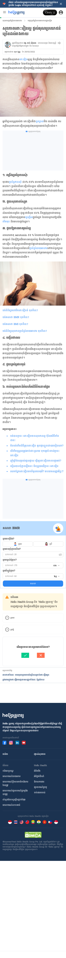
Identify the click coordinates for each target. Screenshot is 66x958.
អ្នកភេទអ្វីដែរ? (8, 539)
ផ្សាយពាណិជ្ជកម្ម (40, 787)
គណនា (33, 583)
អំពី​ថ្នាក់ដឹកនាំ (39, 776)
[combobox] (56, 565)
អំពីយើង (37, 771)
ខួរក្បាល (40, 121)
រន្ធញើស (29, 217)
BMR (17, 317)
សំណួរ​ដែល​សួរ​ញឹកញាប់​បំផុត (14, 800)
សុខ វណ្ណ (17, 52)
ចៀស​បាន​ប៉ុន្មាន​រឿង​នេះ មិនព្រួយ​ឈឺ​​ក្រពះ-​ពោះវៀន (34, 466)
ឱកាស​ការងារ (39, 782)
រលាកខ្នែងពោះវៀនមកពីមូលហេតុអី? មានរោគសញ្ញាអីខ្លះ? (36, 471)
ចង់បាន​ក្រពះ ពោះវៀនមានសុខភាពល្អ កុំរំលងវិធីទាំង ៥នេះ (34, 438)
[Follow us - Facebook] (4, 743)
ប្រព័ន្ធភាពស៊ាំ (15, 182)
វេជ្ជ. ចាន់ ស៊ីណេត (30, 43)
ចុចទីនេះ (24, 317)
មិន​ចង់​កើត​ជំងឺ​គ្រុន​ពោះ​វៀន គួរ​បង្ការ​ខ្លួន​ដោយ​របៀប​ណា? (36, 445)
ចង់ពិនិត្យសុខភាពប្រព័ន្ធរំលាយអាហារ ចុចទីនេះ (24, 331)
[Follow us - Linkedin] (17, 743)
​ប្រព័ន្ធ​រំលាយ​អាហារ (38, 248)
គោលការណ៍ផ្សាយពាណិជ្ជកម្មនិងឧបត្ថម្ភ (15, 792)
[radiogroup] (33, 543)
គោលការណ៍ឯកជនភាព (12, 776)
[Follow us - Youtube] (24, 743)
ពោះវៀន (23, 59)
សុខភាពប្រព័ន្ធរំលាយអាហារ (12, 20)
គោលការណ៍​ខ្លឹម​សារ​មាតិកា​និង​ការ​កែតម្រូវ (15, 783)
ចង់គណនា (8, 317)
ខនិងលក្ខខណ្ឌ (8, 771)
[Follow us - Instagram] (11, 743)
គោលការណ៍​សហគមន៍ (11, 805)
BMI (20, 324)
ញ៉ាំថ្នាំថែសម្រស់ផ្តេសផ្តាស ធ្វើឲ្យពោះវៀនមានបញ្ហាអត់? (35, 460)
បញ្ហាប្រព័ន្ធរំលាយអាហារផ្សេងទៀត (40, 20)
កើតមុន (6, 221)
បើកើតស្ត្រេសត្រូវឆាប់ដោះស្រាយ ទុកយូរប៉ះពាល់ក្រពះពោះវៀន (34, 453)
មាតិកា (5, 754)
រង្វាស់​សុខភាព (39, 754)
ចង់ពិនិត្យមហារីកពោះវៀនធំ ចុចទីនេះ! (20, 310)
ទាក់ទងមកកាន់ (39, 793)
